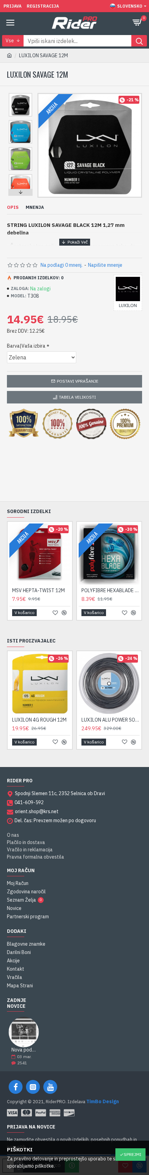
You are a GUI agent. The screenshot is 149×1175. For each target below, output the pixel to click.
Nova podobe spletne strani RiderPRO (23, 1050)
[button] (20, 94)
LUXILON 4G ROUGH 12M (39, 720)
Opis (13, 207)
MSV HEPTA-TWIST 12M (38, 590)
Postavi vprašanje (77, 381)
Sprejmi (132, 1154)
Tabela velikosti (77, 397)
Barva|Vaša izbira (26, 346)
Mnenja (35, 207)
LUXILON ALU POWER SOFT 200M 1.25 (110, 720)
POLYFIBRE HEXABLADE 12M (110, 590)
